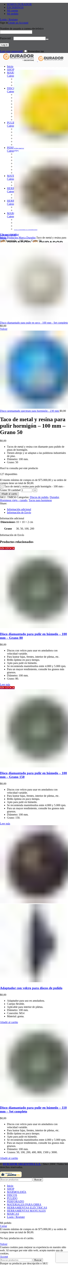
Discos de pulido (39, 497)
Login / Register (16, 1217)
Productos (13, 237)
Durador (31, 237)
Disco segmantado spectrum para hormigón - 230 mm (30, 410)
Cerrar (3, 1226)
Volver (3, 1244)
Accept (4, 1256)
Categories (13, 75)
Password (6, 38)
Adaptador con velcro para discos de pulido (31, 988)
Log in (4, 45)
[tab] (37, 509)
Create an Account (18, 22)
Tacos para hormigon (40, 500)
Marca (22, 237)
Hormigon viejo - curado (13, 500)
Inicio (3, 237)
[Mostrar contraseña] (47, 39)
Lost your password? (11, 51)
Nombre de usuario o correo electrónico (23, 28)
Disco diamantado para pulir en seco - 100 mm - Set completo (34, 322)
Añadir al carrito (9, 494)
